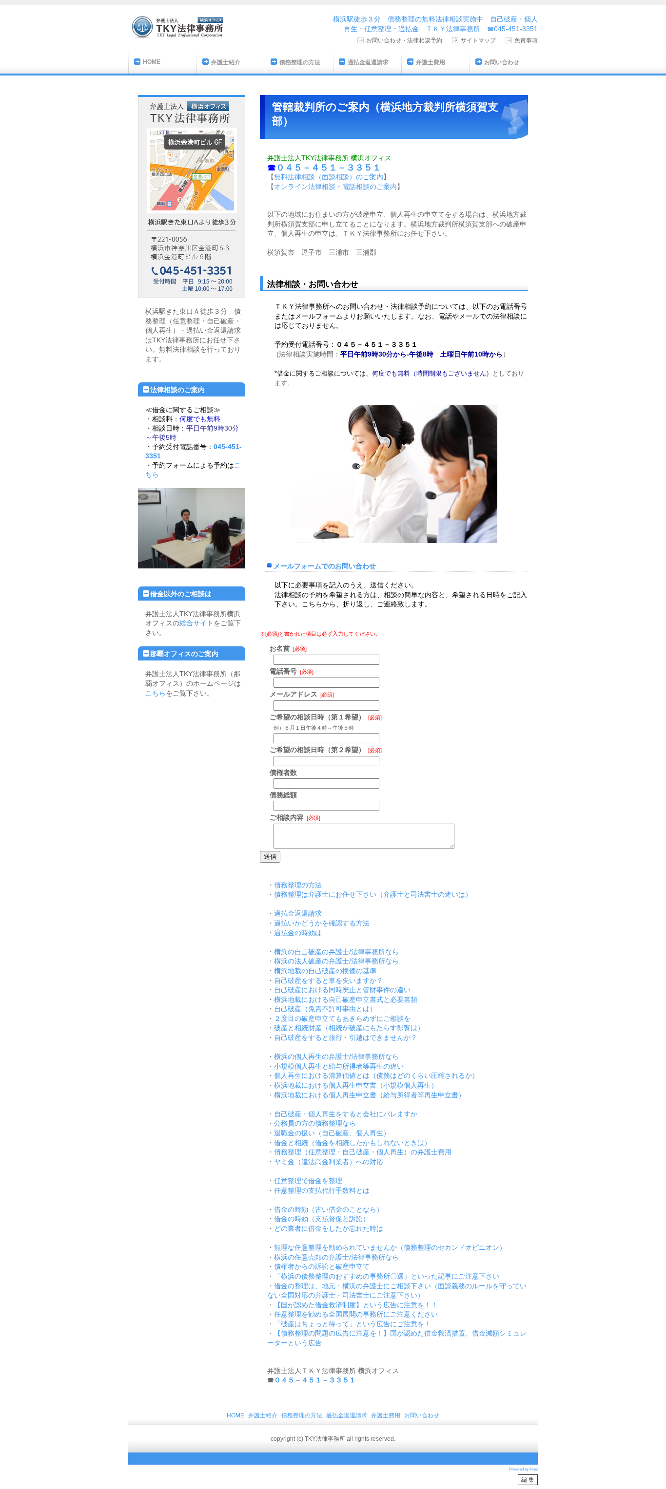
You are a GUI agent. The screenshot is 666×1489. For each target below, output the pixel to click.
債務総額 (283, 795)
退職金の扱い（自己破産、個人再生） (332, 1133)
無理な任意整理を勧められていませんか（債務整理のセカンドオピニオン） (390, 1247)
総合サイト (196, 623)
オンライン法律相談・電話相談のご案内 (335, 186)
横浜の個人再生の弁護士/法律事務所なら (336, 1056)
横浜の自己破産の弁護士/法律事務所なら (336, 952)
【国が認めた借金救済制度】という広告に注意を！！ (356, 1305)
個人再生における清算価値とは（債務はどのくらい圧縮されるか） (376, 1075)
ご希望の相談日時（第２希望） (317, 750)
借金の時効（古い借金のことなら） (328, 1209)
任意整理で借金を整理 (308, 1181)
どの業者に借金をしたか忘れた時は (328, 1228)
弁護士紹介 (225, 62)
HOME (151, 61)
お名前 (280, 648)
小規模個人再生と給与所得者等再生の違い (339, 1066)
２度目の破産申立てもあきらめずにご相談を (342, 1018)
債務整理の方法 (299, 62)
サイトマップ (478, 40)
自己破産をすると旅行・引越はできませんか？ (345, 1037)
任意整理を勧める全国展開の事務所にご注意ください (356, 1314)
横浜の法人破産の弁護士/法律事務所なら (336, 961)
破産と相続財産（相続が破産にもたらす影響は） (349, 1028)
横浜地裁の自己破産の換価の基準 (325, 971)
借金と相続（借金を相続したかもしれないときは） (352, 1143)
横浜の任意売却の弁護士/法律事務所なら (336, 1257)
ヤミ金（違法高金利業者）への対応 (328, 1162)
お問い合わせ (501, 62)
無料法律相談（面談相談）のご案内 (328, 177)
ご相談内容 (287, 817)
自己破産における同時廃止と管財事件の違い (342, 990)
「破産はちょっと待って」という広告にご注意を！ (352, 1324)
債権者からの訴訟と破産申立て (322, 1266)
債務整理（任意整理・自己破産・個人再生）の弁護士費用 (362, 1152)
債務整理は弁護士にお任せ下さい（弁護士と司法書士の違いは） (373, 894)
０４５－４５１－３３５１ (315, 1380)
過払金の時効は (298, 933)
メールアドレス (293, 694)
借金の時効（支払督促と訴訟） (322, 1219)
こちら (155, 693)
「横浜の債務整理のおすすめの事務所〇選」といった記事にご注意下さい (386, 1276)
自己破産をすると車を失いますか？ (328, 980)
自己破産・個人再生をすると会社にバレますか (345, 1114)
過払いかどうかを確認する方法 (322, 923)
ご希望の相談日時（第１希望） (317, 717)
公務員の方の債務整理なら (315, 1123)
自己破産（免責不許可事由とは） (325, 1009)
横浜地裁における (301, 999)
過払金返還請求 (368, 62)
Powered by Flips (523, 1469)
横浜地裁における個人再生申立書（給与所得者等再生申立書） (369, 1095)
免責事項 (526, 40)
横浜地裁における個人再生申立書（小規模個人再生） (356, 1085)
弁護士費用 (430, 62)
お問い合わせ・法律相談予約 (404, 40)
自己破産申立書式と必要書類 (373, 999)
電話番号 (283, 671)
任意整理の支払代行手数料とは (322, 1190)
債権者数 (283, 772)
